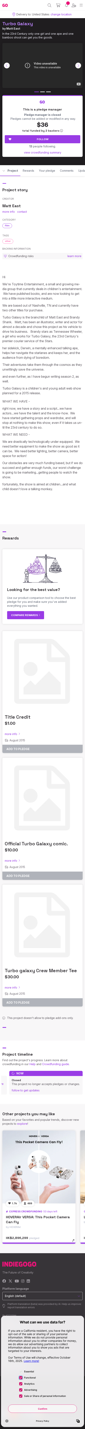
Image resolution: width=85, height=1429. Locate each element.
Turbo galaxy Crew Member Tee (41, 970)
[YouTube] (17, 1281)
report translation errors (21, 1307)
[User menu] (73, 5)
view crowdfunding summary (42, 152)
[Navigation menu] (81, 5)
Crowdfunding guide (55, 1064)
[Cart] (58, 5)
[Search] (49, 5)
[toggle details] (74, 1241)
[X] (10, 1281)
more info (8, 211)
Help (32, 1064)
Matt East (13, 28)
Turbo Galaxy (17, 24)
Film (7, 225)
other (8, 241)
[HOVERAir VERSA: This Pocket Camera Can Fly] (39, 1166)
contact (22, 211)
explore (22, 1123)
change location (61, 14)
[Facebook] (4, 1281)
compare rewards (25, 615)
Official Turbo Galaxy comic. (36, 844)
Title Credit (17, 717)
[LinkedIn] (28, 1281)
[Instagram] (22, 1281)
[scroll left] (7, 65)
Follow (42, 139)
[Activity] (66, 5)
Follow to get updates (26, 1090)
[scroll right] (78, 65)
